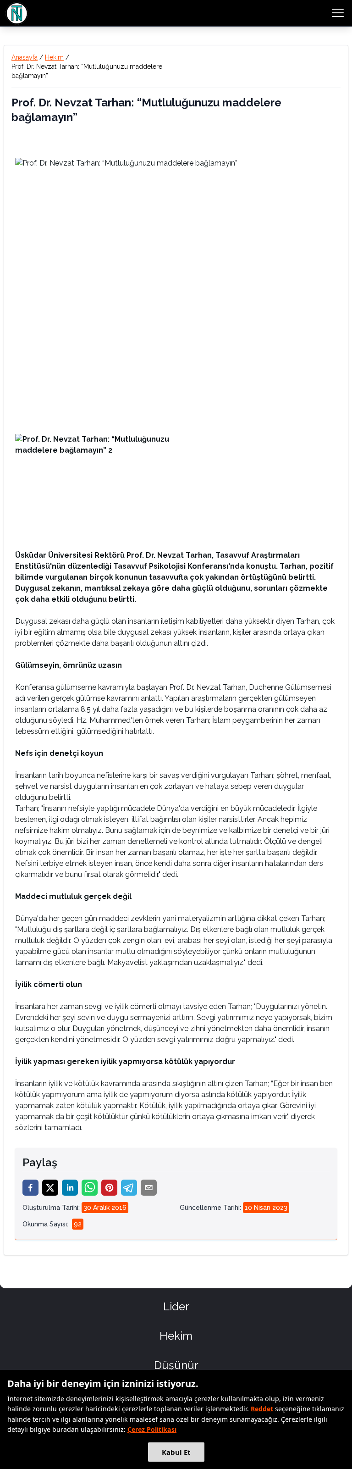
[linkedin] (70, 1188)
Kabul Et (176, 1452)
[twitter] (50, 1188)
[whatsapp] (90, 1188)
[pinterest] (109, 1188)
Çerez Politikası (151, 1429)
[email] (149, 1188)
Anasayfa (24, 57)
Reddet (262, 1408)
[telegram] (129, 1188)
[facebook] (30, 1188)
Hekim (54, 57)
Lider (176, 1306)
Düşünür (176, 1365)
